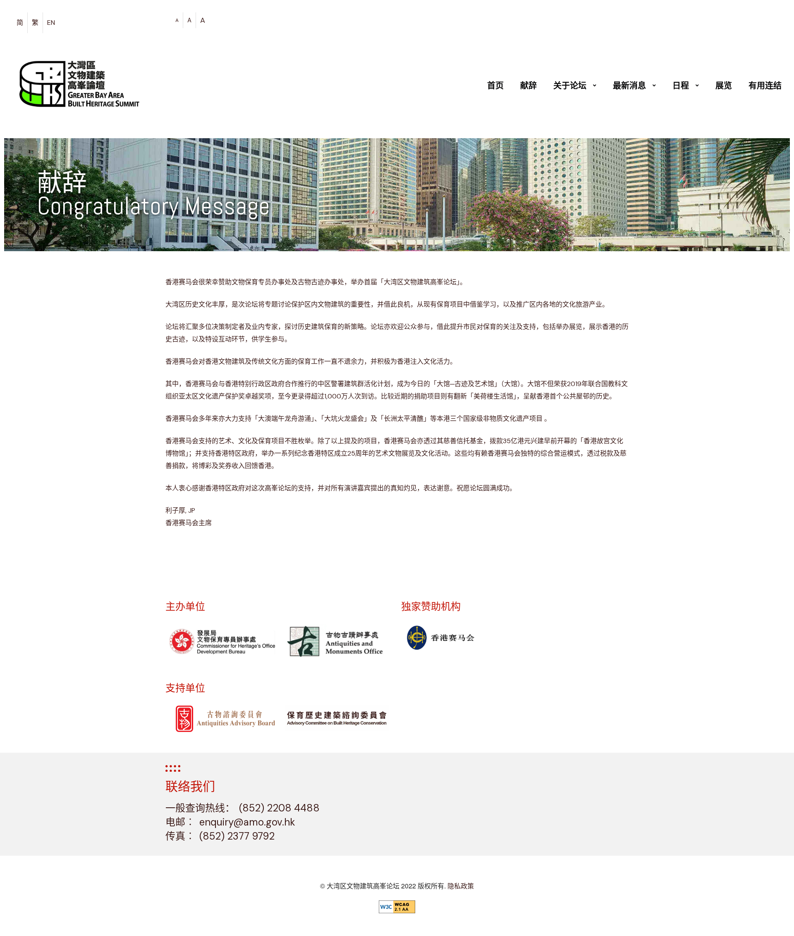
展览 (723, 86)
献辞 (528, 86)
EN (51, 22)
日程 (680, 86)
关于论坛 (569, 86)
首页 (495, 86)
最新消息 (629, 86)
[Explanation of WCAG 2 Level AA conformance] (397, 906)
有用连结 (765, 86)
